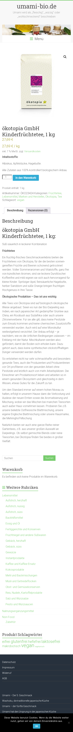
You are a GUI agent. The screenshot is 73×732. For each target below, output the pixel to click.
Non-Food (8, 617)
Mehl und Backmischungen (21, 575)
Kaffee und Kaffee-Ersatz (20, 564)
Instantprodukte (15, 558)
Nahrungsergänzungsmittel (18, 611)
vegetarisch (39, 646)
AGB (4, 678)
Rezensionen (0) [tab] (38, 210)
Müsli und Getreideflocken (21, 581)
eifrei (6, 642)
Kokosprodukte (15, 569)
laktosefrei (50, 641)
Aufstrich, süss (14, 512)
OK (36, 726)
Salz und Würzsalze (17, 598)
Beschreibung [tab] (15, 210)
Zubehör (11, 622)
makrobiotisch (11, 646)
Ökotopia (50, 196)
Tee (60, 196)
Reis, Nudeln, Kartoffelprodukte (24, 592)
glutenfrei (19, 641)
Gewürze (11, 552)
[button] (65, 57)
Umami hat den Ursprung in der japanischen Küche (29, 711)
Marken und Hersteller (31, 196)
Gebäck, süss (14, 546)
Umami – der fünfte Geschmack (19, 706)
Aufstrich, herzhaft (16, 500)
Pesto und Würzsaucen (19, 604)
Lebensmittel (9, 196)
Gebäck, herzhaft (16, 540)
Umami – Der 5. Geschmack (17, 695)
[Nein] (68, 722)
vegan (20, 200)
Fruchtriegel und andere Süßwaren (26, 535)
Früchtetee (55, 193)
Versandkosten (32, 151)
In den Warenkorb (25, 177)
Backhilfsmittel (14, 517)
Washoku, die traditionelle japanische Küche (25, 700)
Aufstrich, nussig (15, 506)
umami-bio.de (36, 6)
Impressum (8, 667)
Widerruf (6, 673)
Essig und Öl (13, 523)
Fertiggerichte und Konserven (23, 529)
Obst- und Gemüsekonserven (23, 587)
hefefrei (34, 641)
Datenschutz (9, 662)
